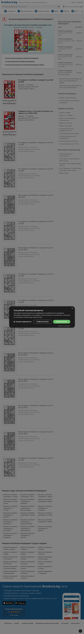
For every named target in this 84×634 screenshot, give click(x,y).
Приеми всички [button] (61, 321)
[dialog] (42, 317)
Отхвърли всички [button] (43, 321)
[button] (22, 322)
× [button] (72, 308)
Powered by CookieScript (64, 326)
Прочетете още (37, 317)
